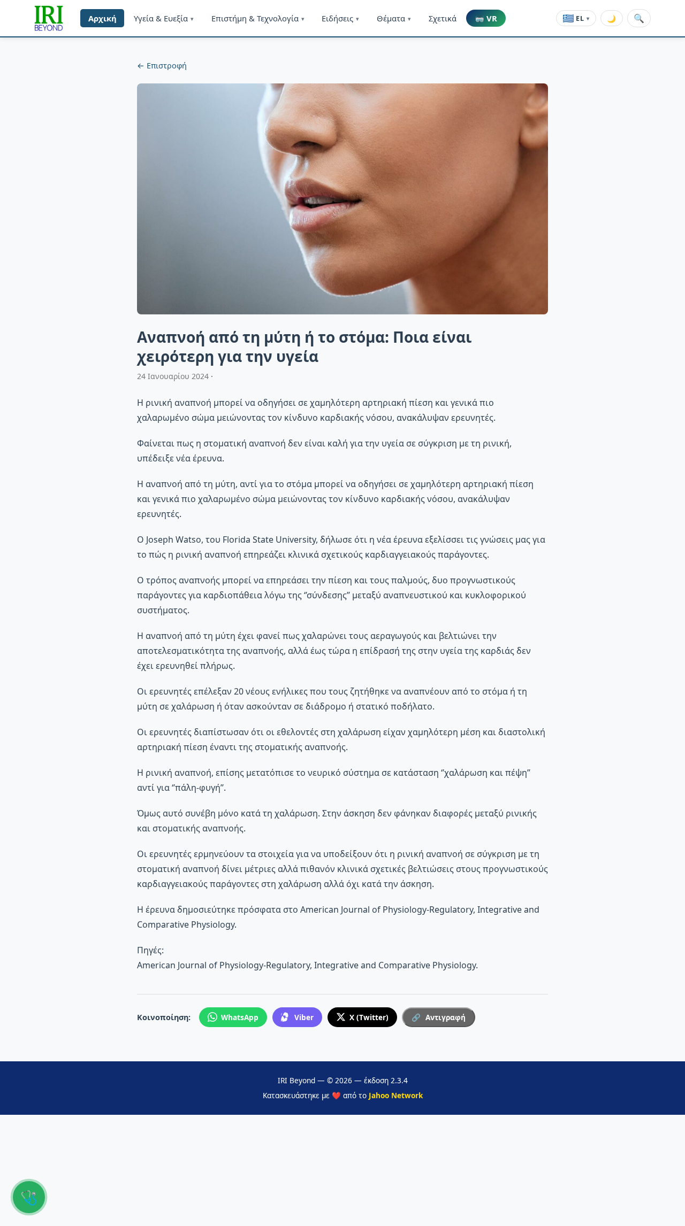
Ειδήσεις (340, 18)
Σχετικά (442, 18)
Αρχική (102, 18)
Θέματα (394, 18)
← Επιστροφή (162, 65)
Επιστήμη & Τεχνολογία (258, 18)
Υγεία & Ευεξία (164, 18)
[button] (48, 18)
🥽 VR (486, 18)
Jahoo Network (396, 1095)
